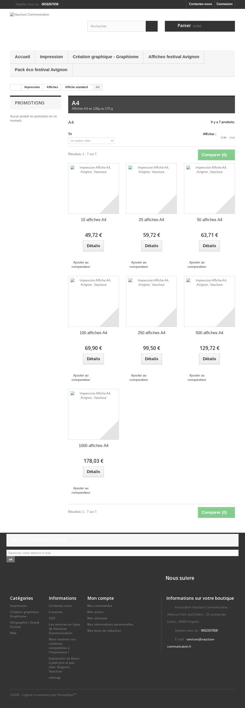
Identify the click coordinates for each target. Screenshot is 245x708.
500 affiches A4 (209, 333)
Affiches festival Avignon (173, 56)
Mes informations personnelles (110, 624)
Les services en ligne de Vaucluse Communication (64, 629)
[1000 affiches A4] (94, 414)
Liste (232, 137)
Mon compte (100, 598)
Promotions (30, 103)
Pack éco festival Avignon (41, 69)
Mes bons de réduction (104, 631)
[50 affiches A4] (209, 188)
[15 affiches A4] (94, 188)
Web (13, 633)
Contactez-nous (200, 4)
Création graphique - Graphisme (106, 56)
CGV (52, 618)
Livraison (56, 612)
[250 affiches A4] (151, 301)
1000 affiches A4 (93, 445)
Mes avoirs (95, 612)
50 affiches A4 (209, 219)
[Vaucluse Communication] (45, 28)
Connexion (225, 4)
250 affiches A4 (151, 333)
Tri (70, 134)
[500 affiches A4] (209, 301)
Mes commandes (99, 606)
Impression (51, 56)
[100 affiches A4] (94, 301)
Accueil (22, 56)
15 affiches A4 (93, 219)
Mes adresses (97, 618)
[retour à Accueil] (15, 87)
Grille (224, 137)
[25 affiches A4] (151, 188)
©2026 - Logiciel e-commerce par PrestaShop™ (43, 695)
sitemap (55, 677)
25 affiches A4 (151, 219)
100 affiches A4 (93, 333)
